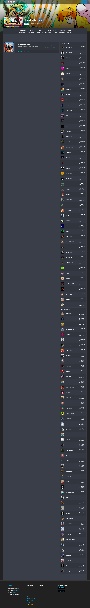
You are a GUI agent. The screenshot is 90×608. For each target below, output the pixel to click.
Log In (84, 2)
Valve (20, 594)
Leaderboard (38, 2)
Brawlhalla (30, 20)
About (28, 592)
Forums (25, 2)
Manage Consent (31, 598)
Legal (28, 596)
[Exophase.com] (10, 2)
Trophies (27, 23)
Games (20, 2)
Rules (28, 591)
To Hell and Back (24, 44)
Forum (41, 23)
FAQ (28, 587)
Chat (49, 2)
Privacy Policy (30, 600)
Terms (28, 602)
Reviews (44, 2)
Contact (29, 594)
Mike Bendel (15, 590)
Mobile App (29, 589)
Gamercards (31, 2)
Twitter (41, 589)
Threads (41, 587)
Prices (38, 23)
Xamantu (15, 592)
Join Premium (30, 604)
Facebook (41, 591)
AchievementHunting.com (45, 592)
